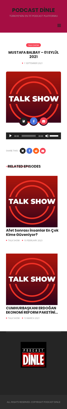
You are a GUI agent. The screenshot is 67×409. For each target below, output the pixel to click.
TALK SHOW (33, 45)
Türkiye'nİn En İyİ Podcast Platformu (33, 15)
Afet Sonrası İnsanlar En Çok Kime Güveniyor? (32, 232)
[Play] (10, 136)
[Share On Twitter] (23, 121)
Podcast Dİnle (33, 10)
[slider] (54, 135)
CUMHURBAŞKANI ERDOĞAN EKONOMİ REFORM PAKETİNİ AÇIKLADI (31, 312)
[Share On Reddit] (36, 151)
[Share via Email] (43, 121)
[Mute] (47, 136)
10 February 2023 (33, 240)
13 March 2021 (32, 318)
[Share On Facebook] (33, 121)
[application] (33, 135)
